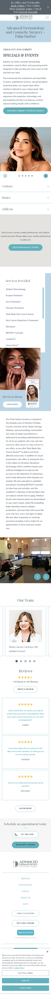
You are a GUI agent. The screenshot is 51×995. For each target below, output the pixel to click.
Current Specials (27, 11)
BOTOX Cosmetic (14, 333)
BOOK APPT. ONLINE (25, 845)
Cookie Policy (18, 968)
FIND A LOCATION (25, 913)
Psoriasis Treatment (15, 308)
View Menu (12, 404)
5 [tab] (32, 175)
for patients (25, 885)
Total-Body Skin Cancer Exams (20, 314)
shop (25, 904)
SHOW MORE (25, 808)
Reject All (25, 981)
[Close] (47, 952)
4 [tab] (28, 175)
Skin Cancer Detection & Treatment (22, 320)
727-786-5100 (27, 834)
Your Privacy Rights (25, 973)
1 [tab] (19, 176)
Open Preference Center (25, 247)
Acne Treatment (13, 302)
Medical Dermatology (16, 289)
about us (25, 898)
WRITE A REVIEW (25, 689)
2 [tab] (22, 175)
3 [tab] (25, 175)
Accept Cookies (26, 988)
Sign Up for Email (26, 932)
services (25, 879)
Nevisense (10, 327)
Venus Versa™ (12, 345)
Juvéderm (11, 339)
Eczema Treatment (14, 296)
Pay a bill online (25, 923)
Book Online (18, 5)
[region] (25, 971)
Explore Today (24, 8)
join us (25, 891)
